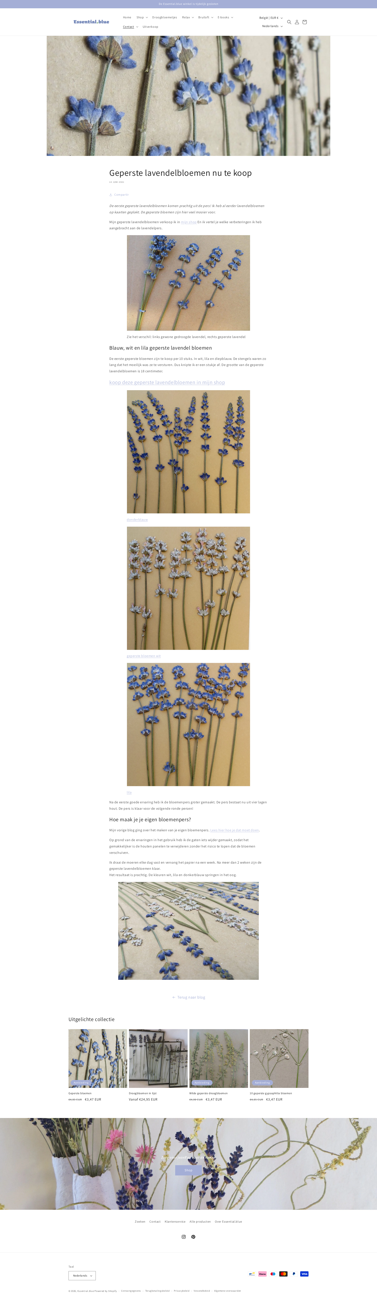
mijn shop (189, 222)
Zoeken (140, 1221)
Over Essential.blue (228, 1221)
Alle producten (200, 1221)
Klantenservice (175, 1221)
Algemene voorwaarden (227, 1290)
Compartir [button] (121, 195)
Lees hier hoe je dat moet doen (234, 830)
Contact (155, 1221)
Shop (188, 1170)
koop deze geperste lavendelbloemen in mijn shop (167, 382)
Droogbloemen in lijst (143, 1093)
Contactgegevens (131, 1290)
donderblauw (137, 519)
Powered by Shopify (105, 1290)
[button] (142, 17)
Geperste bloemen (80, 1093)
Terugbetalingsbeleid (157, 1290)
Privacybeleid (181, 1290)
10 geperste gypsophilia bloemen (271, 1093)
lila (129, 792)
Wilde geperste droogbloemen (208, 1093)
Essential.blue (85, 1290)
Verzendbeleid (202, 1290)
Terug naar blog (191, 997)
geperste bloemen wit (144, 656)
